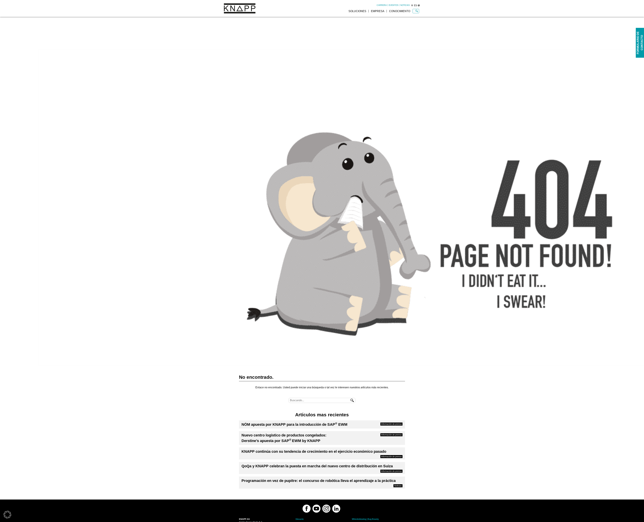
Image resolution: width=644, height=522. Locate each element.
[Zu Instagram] (326, 509)
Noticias (405, 5)
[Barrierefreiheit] (412, 5)
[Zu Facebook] (307, 509)
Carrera (382, 5)
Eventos (393, 5)
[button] (7, 514)
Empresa (377, 11)
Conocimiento (399, 11)
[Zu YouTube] (316, 509)
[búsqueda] (352, 400)
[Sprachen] (418, 5)
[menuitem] (382, 5)
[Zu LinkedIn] (336, 509)
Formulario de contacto (639, 42)
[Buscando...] (416, 11)
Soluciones (357, 11)
